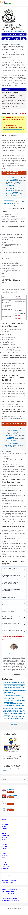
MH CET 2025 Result (8, 200)
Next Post (14, 727)
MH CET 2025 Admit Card (7, 94)
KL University (9, 187)
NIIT (7, 183)
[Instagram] (19, 675)
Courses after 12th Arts (7, 882)
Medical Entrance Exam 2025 (9, 891)
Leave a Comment (7, 760)
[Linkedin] (13, 675)
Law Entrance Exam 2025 (8, 893)
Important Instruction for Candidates (10, 105)
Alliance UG (9, 190)
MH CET (20, 44)
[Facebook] (9, 675)
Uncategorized (11, 31)
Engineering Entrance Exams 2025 (10, 889)
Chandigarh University (7, 39)
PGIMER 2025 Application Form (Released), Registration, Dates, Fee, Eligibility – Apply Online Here (14, 713)
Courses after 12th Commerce (9, 880)
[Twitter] (11, 675)
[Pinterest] (15, 675)
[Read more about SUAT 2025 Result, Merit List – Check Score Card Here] (12, 746)
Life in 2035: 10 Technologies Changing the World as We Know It (13, 766)
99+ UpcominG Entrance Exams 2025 (10, 900)
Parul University (16, 39)
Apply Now (15, 179)
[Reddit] (17, 675)
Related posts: (5, 108)
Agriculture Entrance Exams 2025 (10, 898)
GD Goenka (23, 39)
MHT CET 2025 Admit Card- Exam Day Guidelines (12, 103)
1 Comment (4, 31)
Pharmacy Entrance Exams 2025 (9, 896)
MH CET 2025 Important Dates (8, 97)
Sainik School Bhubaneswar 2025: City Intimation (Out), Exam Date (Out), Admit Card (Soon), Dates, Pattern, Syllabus (14, 687)
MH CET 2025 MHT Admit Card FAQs (10, 106)
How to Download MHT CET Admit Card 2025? (12, 95)
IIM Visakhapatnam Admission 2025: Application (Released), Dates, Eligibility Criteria (14, 705)
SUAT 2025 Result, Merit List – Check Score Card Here (12, 757)
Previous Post (14, 724)
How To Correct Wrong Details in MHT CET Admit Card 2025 (13, 101)
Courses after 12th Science (8, 878)
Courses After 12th (6, 875)
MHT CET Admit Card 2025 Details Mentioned (12, 99)
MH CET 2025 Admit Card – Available (10, 92)
